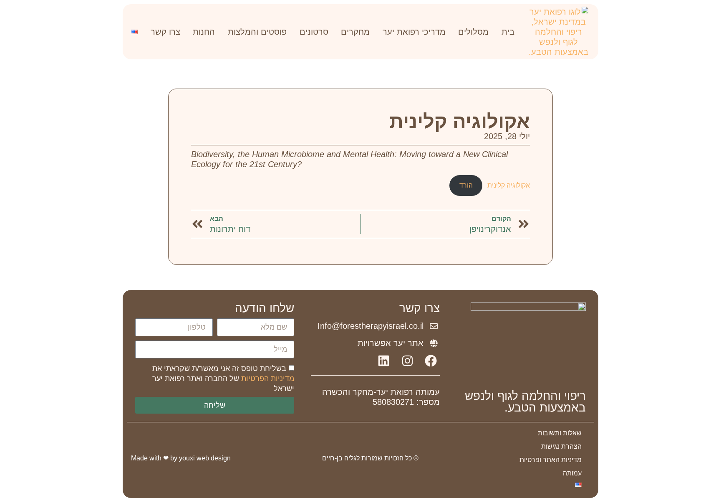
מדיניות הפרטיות (266, 378)
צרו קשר (165, 31)
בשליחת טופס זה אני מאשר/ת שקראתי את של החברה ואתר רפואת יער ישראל (223, 378)
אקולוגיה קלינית (508, 185)
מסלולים (473, 31)
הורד (466, 185)
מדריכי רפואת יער (414, 31)
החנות (204, 31)
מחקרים (355, 31)
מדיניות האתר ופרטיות (550, 459)
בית (508, 31)
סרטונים (314, 31)
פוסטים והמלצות (257, 31)
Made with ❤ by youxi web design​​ (181, 458)
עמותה (572, 473)
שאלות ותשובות (560, 433)
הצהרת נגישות (561, 446)
